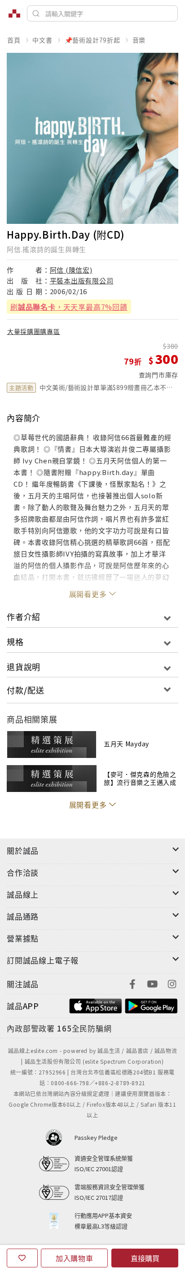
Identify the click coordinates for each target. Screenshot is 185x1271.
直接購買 (145, 1258)
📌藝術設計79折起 (92, 39)
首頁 (14, 39)
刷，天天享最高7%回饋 (69, 306)
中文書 (42, 39)
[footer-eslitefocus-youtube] (152, 983)
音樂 (139, 39)
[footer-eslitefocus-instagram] (172, 983)
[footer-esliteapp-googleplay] (151, 1005)
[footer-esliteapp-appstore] (96, 1005)
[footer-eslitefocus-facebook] (132, 983)
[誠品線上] (14, 13)
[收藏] (22, 1258)
